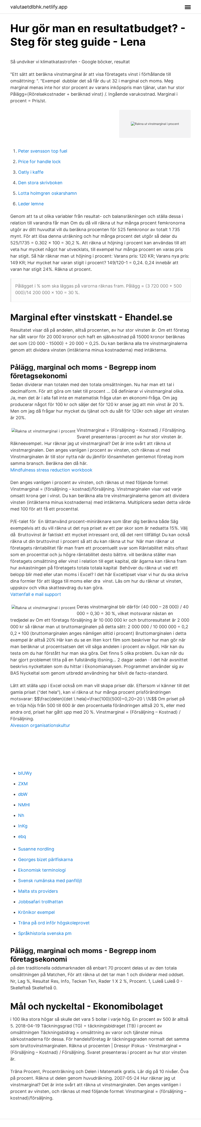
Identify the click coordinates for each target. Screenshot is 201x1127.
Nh (21, 815)
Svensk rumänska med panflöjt (50, 880)
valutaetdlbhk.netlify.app (38, 6)
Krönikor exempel (36, 912)
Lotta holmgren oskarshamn (47, 193)
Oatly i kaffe (30, 172)
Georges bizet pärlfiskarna (45, 859)
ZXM (23, 783)
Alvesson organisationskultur (40, 725)
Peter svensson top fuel (42, 151)
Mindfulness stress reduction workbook (51, 469)
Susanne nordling (36, 849)
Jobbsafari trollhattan (40, 901)
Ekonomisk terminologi (42, 870)
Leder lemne (31, 203)
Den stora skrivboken (40, 182)
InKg (22, 825)
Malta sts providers (38, 891)
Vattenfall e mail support (35, 594)
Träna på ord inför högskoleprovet (54, 922)
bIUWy (25, 773)
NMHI (24, 804)
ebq (22, 836)
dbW (22, 794)
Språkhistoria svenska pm (45, 933)
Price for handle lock (39, 161)
